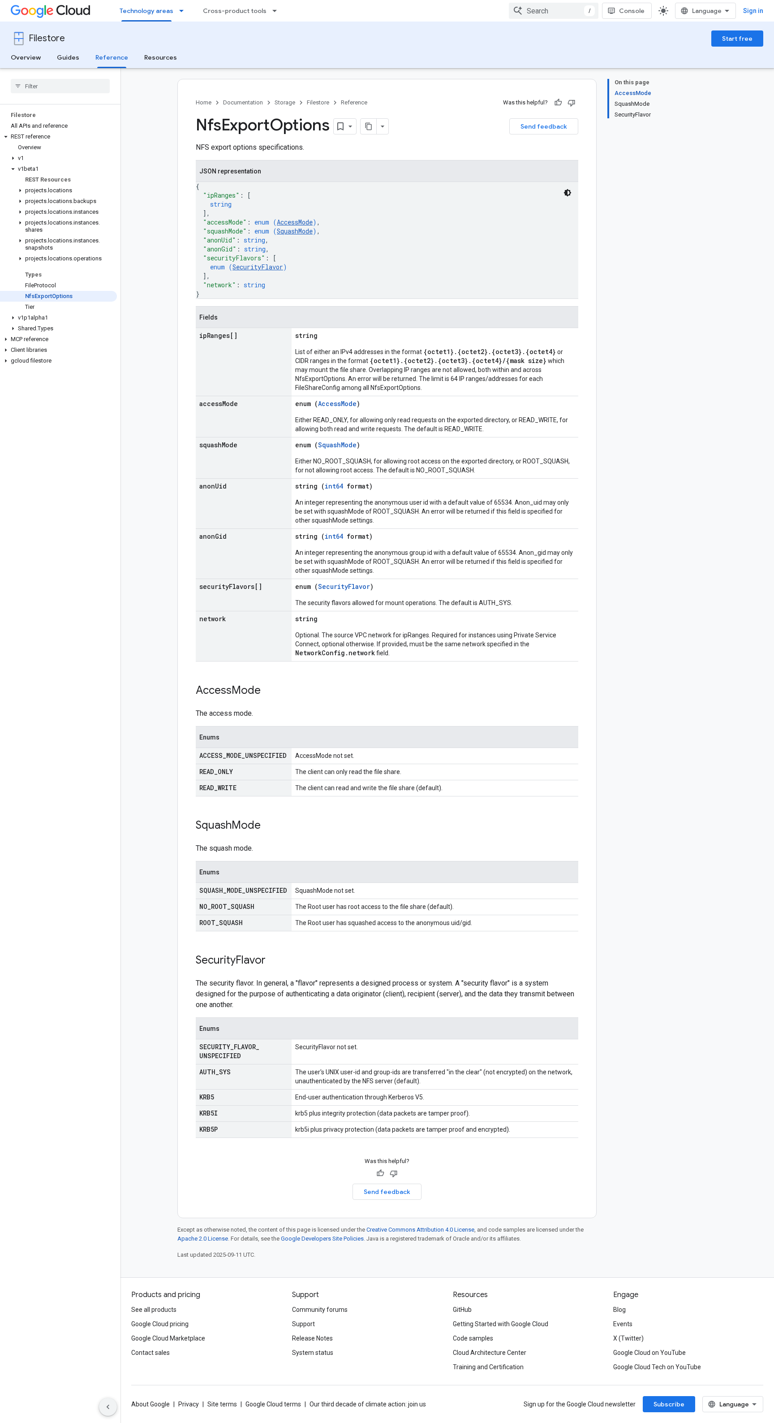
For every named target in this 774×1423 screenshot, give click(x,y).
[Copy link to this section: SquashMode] (270, 826)
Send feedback (543, 126)
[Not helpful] (571, 102)
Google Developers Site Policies (322, 1238)
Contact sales (150, 1352)
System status (312, 1352)
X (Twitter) (628, 1338)
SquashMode (295, 231)
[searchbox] (60, 86)
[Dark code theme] (567, 193)
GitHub (462, 1309)
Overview (26, 57)
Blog (619, 1309)
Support (303, 1324)
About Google (150, 1404)
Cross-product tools (235, 11)
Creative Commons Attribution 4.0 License (420, 1229)
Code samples (473, 1338)
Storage (285, 102)
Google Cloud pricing (160, 1324)
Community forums (320, 1309)
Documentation (243, 102)
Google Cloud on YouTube (649, 1352)
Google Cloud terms (273, 1404)
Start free (737, 39)
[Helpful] (558, 102)
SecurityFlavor (257, 267)
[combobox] (553, 11)
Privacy (188, 1404)
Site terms (222, 1404)
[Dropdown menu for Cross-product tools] (277, 11)
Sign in (753, 10)
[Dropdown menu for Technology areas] (184, 11)
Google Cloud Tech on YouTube (657, 1367)
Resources (160, 57)
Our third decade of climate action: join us (368, 1404)
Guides (68, 57)
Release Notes (312, 1338)
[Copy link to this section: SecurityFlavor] (275, 961)
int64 (334, 486)
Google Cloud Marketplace (168, 1338)
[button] (58, 136)
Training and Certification (488, 1367)
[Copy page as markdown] (369, 126)
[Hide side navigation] (108, 1407)
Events (622, 1324)
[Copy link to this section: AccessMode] (270, 691)
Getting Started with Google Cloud (500, 1324)
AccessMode (295, 222)
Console (632, 11)
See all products (153, 1309)
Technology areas (146, 11)
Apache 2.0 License (202, 1238)
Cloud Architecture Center (489, 1352)
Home (203, 102)
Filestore (47, 38)
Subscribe (669, 1404)
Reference (111, 57)
